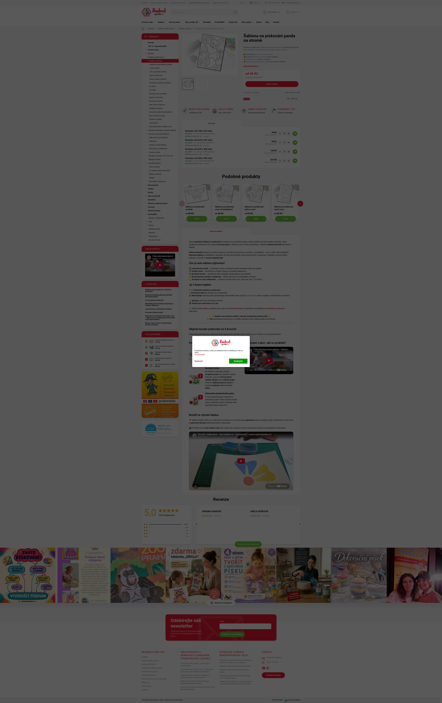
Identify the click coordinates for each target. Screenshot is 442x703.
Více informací (200, 354)
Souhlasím (238, 361)
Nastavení (199, 361)
